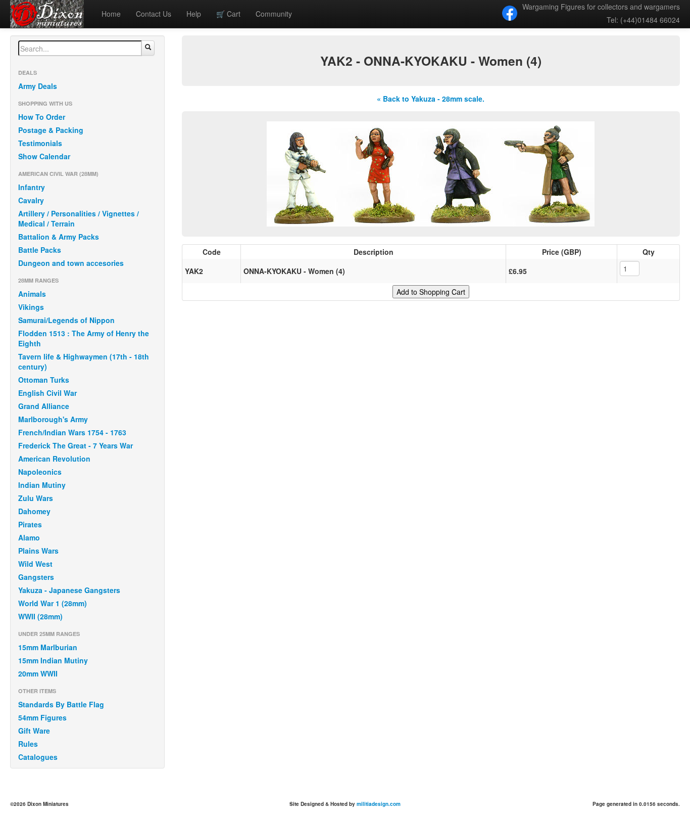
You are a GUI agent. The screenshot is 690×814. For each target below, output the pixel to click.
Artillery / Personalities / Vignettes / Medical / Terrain (78, 218)
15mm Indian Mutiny (53, 660)
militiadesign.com (379, 803)
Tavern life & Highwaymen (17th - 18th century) (83, 361)
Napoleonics (40, 472)
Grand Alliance (43, 406)
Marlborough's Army (53, 419)
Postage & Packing (50, 130)
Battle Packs (39, 250)
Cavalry (31, 200)
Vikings (31, 307)
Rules (28, 744)
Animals (32, 294)
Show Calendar (44, 156)
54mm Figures (42, 717)
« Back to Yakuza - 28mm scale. (430, 99)
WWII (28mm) (40, 616)
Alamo (29, 537)
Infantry (31, 187)
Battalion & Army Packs (58, 237)
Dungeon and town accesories (71, 263)
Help (193, 14)
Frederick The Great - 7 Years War (75, 445)
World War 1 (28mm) (52, 603)
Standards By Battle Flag (61, 704)
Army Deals (37, 86)
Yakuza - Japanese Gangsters (69, 590)
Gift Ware (34, 731)
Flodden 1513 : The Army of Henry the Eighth (83, 338)
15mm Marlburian (47, 647)
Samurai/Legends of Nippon (66, 320)
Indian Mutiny (42, 485)
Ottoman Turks (43, 380)
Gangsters (36, 577)
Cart (228, 14)
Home (111, 14)
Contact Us (153, 14)
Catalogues (38, 757)
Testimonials (40, 143)
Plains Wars (38, 551)
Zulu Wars (35, 498)
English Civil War (47, 393)
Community (274, 14)
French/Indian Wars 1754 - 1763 (72, 432)
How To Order (41, 117)
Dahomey (34, 511)
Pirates (30, 524)
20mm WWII (38, 673)
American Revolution (54, 459)
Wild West (35, 564)
